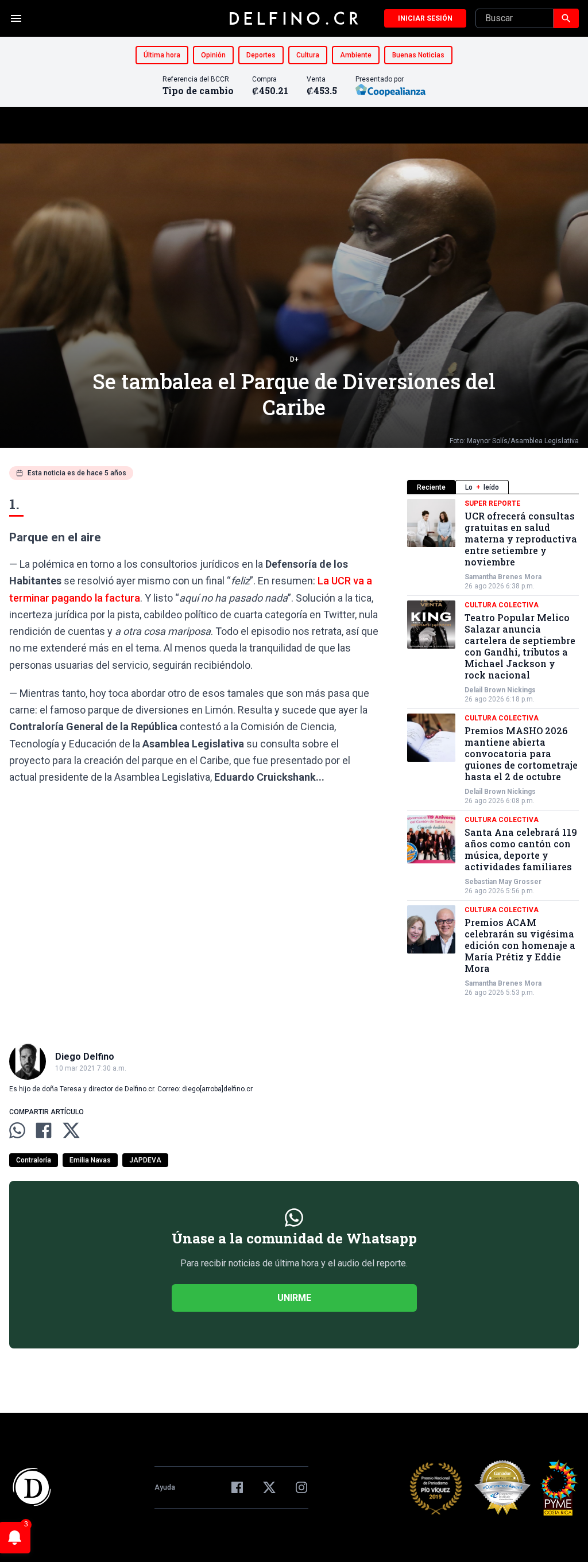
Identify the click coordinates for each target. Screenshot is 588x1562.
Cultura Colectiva (502, 605)
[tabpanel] (493, 748)
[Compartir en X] (71, 1130)
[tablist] (493, 487)
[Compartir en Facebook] (43, 1130)
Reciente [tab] (431, 487)
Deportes (261, 55)
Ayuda (164, 1487)
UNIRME (294, 1297)
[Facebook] (237, 1487)
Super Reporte (492, 503)
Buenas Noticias (418, 55)
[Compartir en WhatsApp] (17, 1130)
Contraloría (33, 1160)
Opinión (213, 55)
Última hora (162, 55)
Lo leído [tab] (482, 487)
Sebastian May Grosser (503, 882)
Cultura (307, 55)
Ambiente (356, 55)
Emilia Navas (90, 1160)
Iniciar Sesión (425, 18)
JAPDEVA (145, 1160)
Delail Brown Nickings (500, 690)
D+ (294, 359)
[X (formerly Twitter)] (269, 1487)
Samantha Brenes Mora (503, 577)
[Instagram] (301, 1487)
